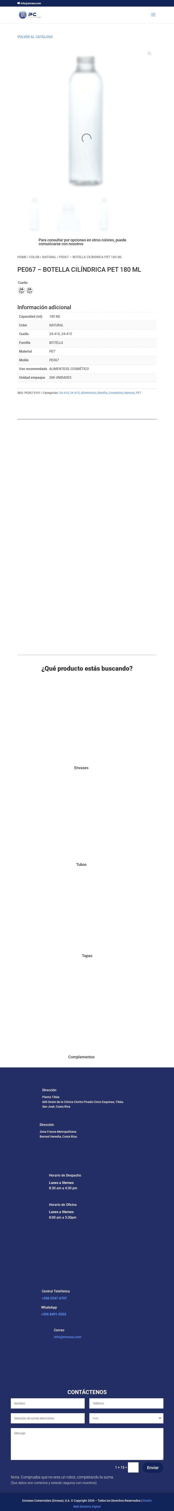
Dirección (49, 1090)
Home (21, 257)
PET (138, 392)
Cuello (23, 283)
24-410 (64, 392)
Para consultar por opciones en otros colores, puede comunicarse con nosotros (82, 242)
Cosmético (116, 392)
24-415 (75, 392)
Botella (102, 392)
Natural (49, 257)
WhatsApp (49, 1307)
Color (34, 257)
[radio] (21, 290)
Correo (59, 1330)
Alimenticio (88, 392)
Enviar (153, 1467)
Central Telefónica (56, 1291)
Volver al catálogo (35, 37)
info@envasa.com (67, 1337)
